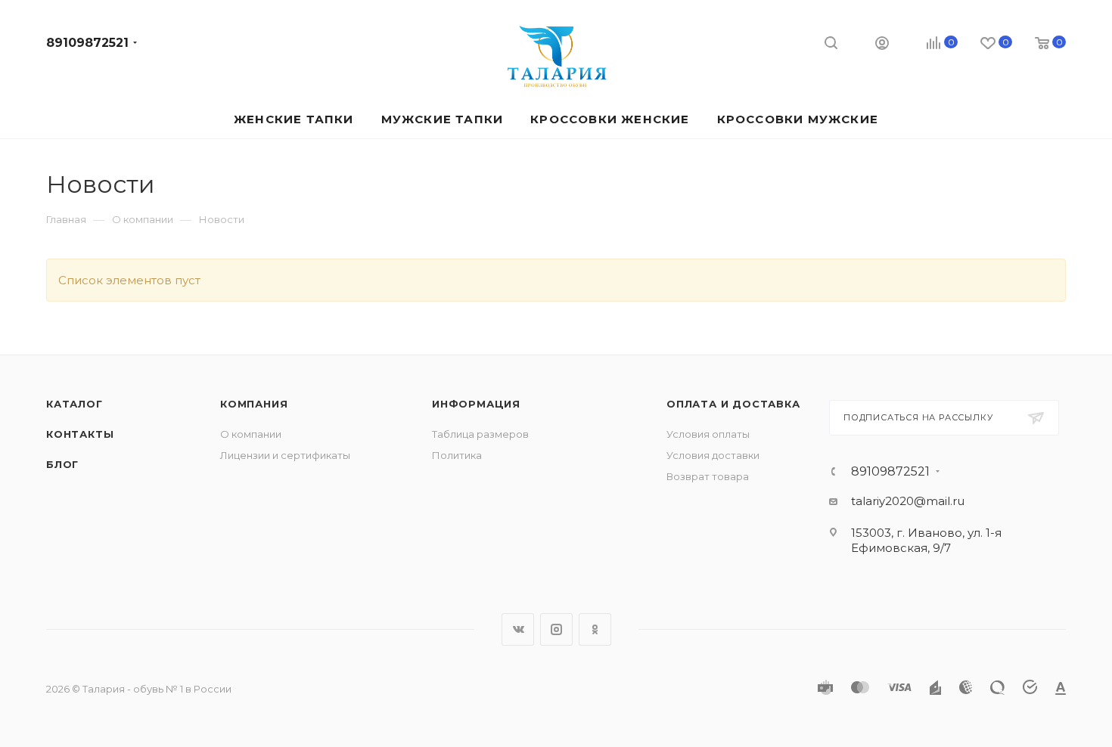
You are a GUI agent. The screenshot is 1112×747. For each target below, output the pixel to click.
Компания (253, 404)
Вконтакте (518, 629)
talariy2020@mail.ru (907, 501)
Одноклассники (595, 629)
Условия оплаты (708, 434)
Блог (62, 464)
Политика (457, 455)
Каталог (74, 404)
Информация (476, 404)
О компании (250, 434)
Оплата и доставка (733, 404)
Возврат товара (707, 476)
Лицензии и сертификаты (285, 455)
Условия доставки (712, 455)
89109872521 (87, 43)
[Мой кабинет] (882, 45)
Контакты (79, 434)
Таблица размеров (480, 434)
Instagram (556, 629)
